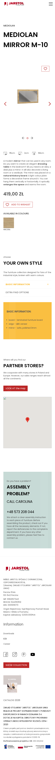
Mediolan (9, 25)
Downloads (8, 633)
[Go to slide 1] (27, 138)
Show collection (16, 665)
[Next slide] (49, 104)
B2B (5, 638)
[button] (51, 4)
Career (6, 644)
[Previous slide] (5, 104)
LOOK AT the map (15, 388)
